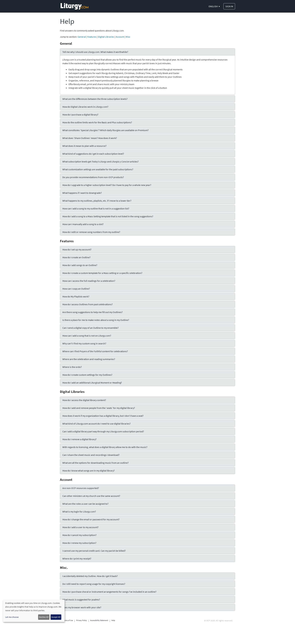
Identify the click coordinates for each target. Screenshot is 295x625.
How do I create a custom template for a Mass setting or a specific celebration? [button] (102, 273)
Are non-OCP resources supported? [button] (80, 488)
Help (113, 620)
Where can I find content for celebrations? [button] (95, 351)
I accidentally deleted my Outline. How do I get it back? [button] (90, 576)
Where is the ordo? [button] (72, 366)
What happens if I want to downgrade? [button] (82, 192)
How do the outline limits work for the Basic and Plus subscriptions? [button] (97, 122)
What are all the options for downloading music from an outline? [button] (95, 462)
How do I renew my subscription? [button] (79, 542)
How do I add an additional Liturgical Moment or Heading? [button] (92, 382)
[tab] (147, 52)
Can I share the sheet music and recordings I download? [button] (91, 454)
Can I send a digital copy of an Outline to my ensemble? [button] (90, 327)
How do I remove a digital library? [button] (79, 439)
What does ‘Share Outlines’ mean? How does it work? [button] (89, 138)
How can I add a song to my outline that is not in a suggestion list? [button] (95, 208)
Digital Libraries (106, 36)
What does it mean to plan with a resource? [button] (84, 145)
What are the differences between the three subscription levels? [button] (95, 98)
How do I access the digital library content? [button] (84, 400)
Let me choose (12, 617)
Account (120, 36)
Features (91, 36)
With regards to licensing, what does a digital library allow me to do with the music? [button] (104, 447)
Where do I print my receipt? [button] (76, 558)
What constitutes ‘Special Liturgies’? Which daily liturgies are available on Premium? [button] (105, 130)
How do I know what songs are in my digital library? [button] (88, 470)
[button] (214, 6)
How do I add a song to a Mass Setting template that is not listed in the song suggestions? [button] (107, 216)
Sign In (229, 6)
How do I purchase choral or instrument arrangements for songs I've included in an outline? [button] (109, 591)
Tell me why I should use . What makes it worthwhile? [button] (95, 51)
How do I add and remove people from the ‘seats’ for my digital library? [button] (98, 407)
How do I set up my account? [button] (76, 249)
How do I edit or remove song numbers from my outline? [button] (91, 232)
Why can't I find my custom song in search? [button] (84, 343)
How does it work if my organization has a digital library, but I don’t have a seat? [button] (103, 415)
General (82, 36)
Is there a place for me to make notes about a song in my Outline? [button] (95, 319)
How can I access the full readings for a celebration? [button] (88, 280)
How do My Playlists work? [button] (75, 296)
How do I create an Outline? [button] (76, 257)
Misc (128, 36)
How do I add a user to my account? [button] (80, 527)
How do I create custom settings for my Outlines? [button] (87, 374)
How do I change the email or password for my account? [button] (91, 519)
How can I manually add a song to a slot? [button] (83, 224)
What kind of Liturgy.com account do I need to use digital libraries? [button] (96, 423)
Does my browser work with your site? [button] (81, 607)
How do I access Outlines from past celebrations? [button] (87, 304)
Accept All (55, 617)
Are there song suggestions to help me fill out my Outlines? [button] (92, 312)
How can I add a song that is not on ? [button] (86, 335)
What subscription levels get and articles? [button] (100, 161)
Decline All (44, 617)
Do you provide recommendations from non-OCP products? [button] (93, 177)
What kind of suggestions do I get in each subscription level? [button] (93, 153)
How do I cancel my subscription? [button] (79, 535)
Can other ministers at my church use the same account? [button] (91, 495)
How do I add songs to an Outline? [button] (79, 265)
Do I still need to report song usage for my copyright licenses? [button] (93, 583)
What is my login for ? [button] (79, 511)
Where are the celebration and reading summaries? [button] (88, 359)
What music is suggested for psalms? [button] (81, 599)
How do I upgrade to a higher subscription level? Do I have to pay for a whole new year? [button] (106, 185)
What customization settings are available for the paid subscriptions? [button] (97, 169)
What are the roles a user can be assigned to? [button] (85, 503)
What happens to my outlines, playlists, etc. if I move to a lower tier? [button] (96, 200)
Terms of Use (68, 620)
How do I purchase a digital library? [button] (80, 114)
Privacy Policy (81, 620)
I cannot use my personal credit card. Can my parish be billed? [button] (94, 550)
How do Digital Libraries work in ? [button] (85, 106)
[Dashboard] (74, 6)
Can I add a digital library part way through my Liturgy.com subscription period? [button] (103, 431)
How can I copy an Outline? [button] (76, 288)
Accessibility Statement (99, 620)
